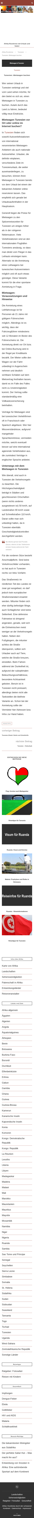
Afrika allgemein (10, 1010)
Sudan (5, 1299)
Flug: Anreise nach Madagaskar (17, 791)
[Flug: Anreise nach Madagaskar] (17, 775)
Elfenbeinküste (9, 1071)
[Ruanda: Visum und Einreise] (17, 834)
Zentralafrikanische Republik (16, 1349)
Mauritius (6, 1209)
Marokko (6, 1198)
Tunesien (21, 52)
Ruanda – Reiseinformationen (17, 911)
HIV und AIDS (9, 1415)
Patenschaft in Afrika (12, 982)
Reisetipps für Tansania (17, 820)
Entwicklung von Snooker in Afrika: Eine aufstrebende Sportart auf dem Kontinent (15, 1467)
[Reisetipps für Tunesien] (17, 925)
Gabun (5, 1082)
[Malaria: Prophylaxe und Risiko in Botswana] (17, 863)
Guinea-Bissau (9, 1105)
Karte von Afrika (10, 966)
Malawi (5, 1187)
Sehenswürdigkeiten (12, 977)
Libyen (5, 1170)
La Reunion (7, 1154)
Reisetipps (7, 723)
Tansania (6, 1315)
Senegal (6, 1260)
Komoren (6, 1133)
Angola (5, 1027)
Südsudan (7, 1304)
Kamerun (6, 1110)
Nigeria (5, 1237)
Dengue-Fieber (9, 1398)
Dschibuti (6, 1066)
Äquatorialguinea (10, 1032)
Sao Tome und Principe (13, 1254)
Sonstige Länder (10, 1354)
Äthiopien (6, 1038)
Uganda (6, 1338)
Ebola (5, 1404)
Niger (4, 1232)
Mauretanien (8, 1204)
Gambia (6, 1088)
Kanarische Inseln (11, 1116)
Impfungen (7, 1393)
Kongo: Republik (10, 1148)
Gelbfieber (7, 1410)
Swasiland (7, 1310)
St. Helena (7, 1288)
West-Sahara (8, 1343)
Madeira (6, 1181)
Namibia (6, 1226)
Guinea (5, 1099)
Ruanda (6, 1243)
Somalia (6, 1282)
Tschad (5, 1327)
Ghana (5, 1094)
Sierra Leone (8, 1271)
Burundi (6, 1060)
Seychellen (7, 1265)
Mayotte (6, 1215)
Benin (5, 1043)
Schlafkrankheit (9, 1426)
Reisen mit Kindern (11, 1376)
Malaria (5, 1421)
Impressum (27, 1508)
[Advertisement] (17, 27)
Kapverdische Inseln (12, 1121)
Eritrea (5, 1077)
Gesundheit (26, 1501)
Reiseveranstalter (10, 993)
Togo (4, 1321)
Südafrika (6, 1293)
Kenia (5, 1127)
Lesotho (6, 1159)
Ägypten (6, 1015)
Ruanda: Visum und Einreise (17, 850)
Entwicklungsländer (11, 988)
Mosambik (7, 1221)
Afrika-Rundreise (7, 52)
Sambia (5, 1248)
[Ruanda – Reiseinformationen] (17, 896)
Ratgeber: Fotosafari (12, 1371)
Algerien (6, 1021)
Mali (4, 1193)
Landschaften (8, 971)
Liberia (5, 1165)
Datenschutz (16, 1508)
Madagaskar (8, 1176)
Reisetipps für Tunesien (17, 941)
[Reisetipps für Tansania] (17, 805)
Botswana (7, 1049)
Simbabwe (7, 1276)
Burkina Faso (8, 1055)
